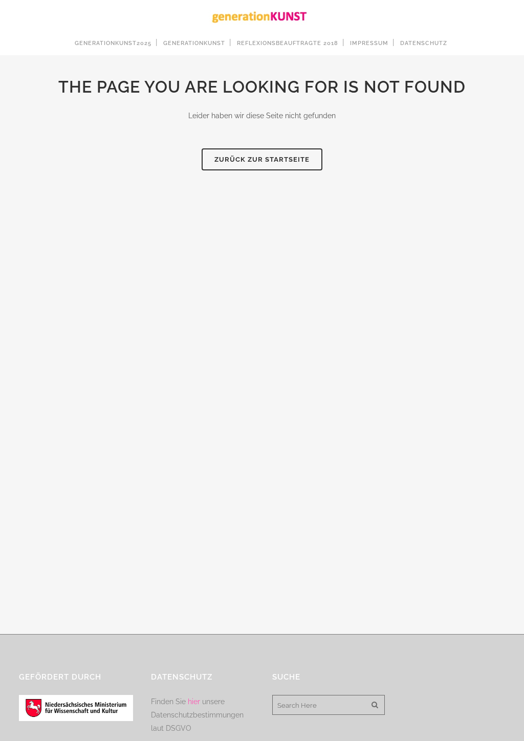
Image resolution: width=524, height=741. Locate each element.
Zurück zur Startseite (262, 159)
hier (194, 702)
